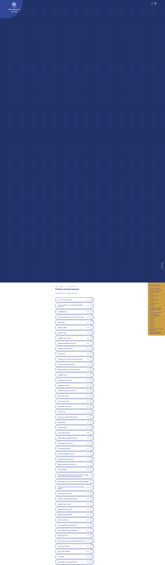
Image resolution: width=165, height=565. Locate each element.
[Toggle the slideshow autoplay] (162, 268)
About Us (62, 286)
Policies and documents (71, 286)
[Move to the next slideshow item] (162, 265)
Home (56, 286)
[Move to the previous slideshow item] (162, 263)
